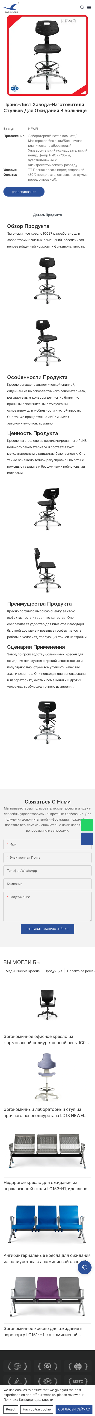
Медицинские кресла (23, 971)
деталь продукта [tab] (47, 215)
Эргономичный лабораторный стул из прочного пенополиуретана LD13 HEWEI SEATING (44, 1113)
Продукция (53, 971)
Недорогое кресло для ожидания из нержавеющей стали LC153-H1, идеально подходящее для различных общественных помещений (45, 1186)
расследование (24, 192)
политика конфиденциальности (28, 1399)
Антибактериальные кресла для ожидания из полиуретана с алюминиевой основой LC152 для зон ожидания (47, 1259)
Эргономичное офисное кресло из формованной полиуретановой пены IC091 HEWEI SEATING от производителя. (47, 1040)
